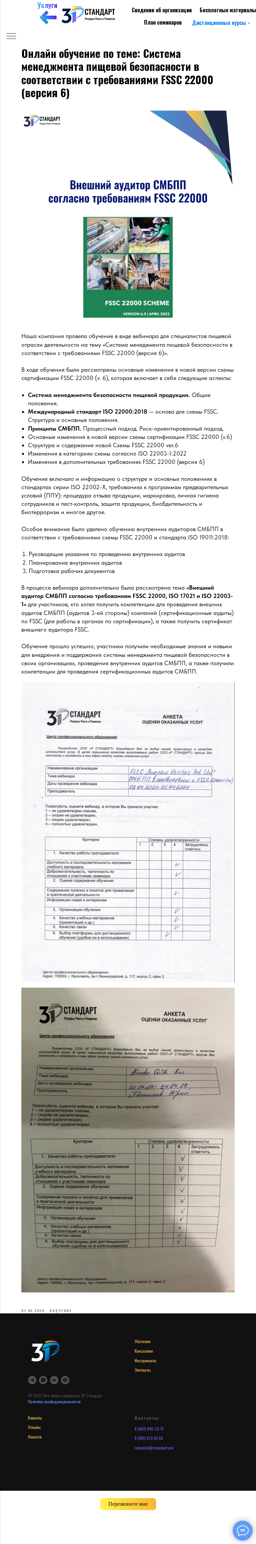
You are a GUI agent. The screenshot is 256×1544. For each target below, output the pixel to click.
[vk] (54, 1380)
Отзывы (34, 1427)
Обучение (143, 1341)
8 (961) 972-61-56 (149, 1438)
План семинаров (163, 22)
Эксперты (143, 1370)
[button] (128, 1504)
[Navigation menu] (11, 36)
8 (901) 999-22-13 (149, 1429)
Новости (35, 1437)
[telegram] (32, 1380)
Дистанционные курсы (219, 23)
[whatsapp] (43, 1380)
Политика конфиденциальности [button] (54, 1401)
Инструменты (145, 1360)
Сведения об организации (162, 10)
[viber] (65, 1380)
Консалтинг (144, 1351)
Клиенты (35, 1418)
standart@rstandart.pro (155, 1447)
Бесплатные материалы (228, 10)
